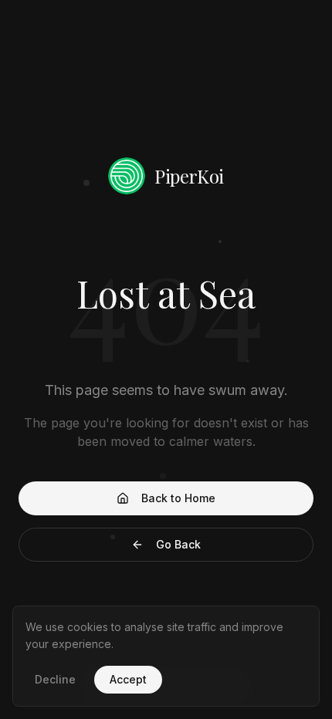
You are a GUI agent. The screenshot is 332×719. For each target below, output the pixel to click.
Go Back (178, 544)
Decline (55, 679)
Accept (128, 679)
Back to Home (178, 498)
